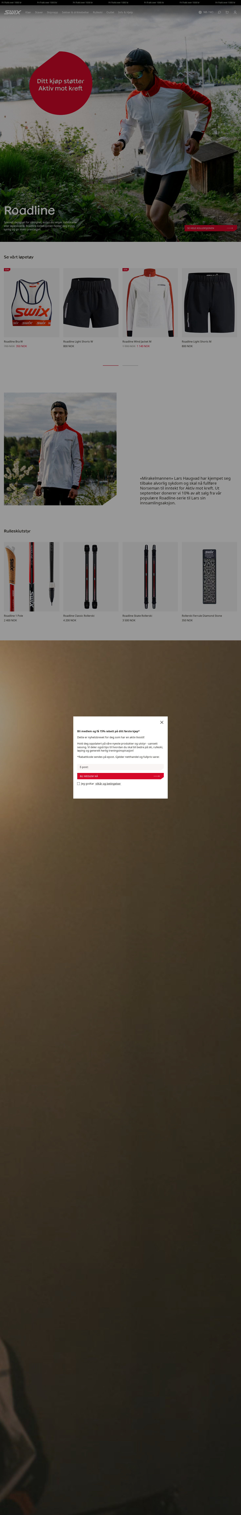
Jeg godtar (101, 783)
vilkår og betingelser (108, 783)
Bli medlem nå (89, 776)
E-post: (84, 767)
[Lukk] (162, 722)
